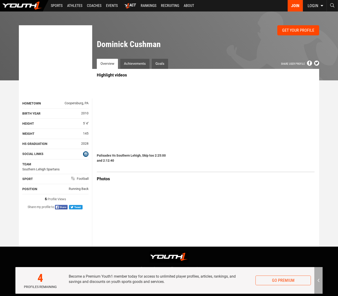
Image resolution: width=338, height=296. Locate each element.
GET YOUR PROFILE (298, 30)
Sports (57, 5)
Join (295, 5)
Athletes (74, 5)
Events (112, 5)
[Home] (24, 5)
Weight (28, 133)
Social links (32, 154)
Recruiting (170, 5)
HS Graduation (34, 144)
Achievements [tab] (135, 64)
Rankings (148, 5)
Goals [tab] (159, 64)
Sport (27, 179)
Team (26, 164)
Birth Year (31, 113)
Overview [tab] (107, 64)
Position (29, 189)
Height (28, 123)
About (189, 5)
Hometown (31, 103)
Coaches (94, 5)
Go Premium (283, 280)
